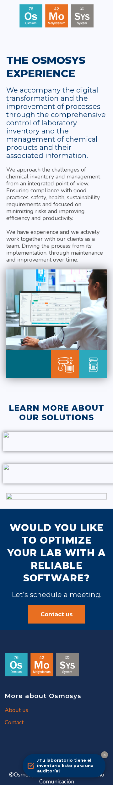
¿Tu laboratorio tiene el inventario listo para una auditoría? (65, 765)
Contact (14, 722)
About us (16, 710)
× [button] (104, 754)
